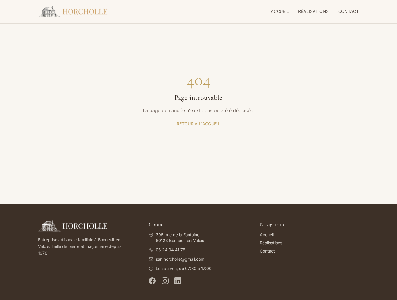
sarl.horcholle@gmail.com (180, 259)
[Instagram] (165, 280)
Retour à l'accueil (198, 123)
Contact (348, 11)
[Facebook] (152, 280)
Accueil (280, 11)
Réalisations (313, 11)
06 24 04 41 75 (170, 249)
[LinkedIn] (177, 280)
